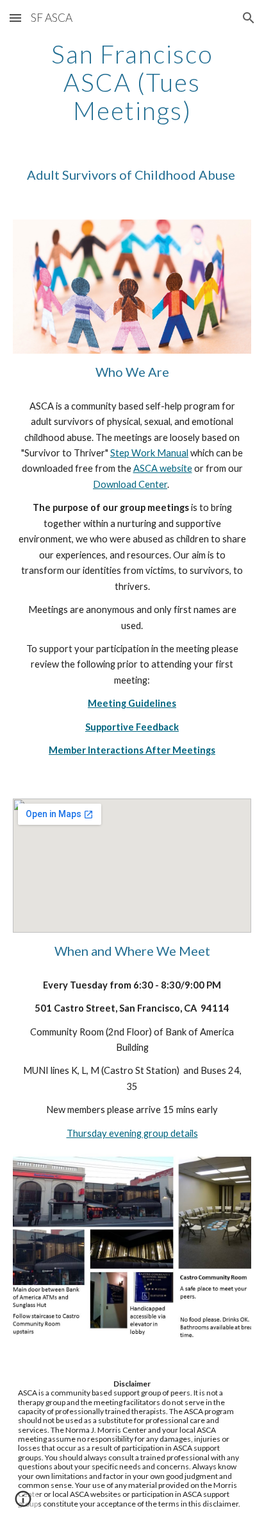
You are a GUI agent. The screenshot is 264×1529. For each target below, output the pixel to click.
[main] (132, 82)
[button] (15, 17)
